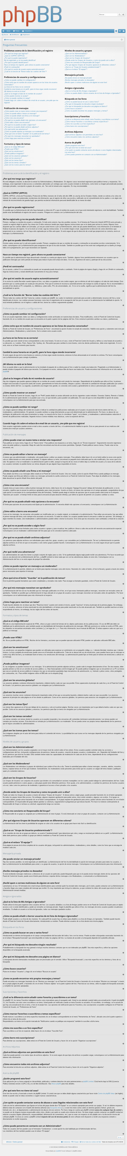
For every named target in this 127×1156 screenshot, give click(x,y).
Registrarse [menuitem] (124, 31)
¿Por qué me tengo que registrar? (16, 54)
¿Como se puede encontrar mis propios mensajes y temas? (86, 111)
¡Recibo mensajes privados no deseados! (79, 80)
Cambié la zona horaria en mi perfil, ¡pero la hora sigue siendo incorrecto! (30, 89)
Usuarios (28, 31)
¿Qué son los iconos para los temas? (17, 165)
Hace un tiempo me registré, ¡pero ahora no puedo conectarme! (26, 65)
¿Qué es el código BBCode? (14, 147)
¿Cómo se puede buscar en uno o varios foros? (82, 102)
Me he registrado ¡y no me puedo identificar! (20, 60)
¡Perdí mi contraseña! (12, 67)
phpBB (5, 371)
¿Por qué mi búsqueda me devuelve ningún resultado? (84, 104)
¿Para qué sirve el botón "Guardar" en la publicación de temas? (27, 134)
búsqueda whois (56, 1108)
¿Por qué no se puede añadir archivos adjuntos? (21, 127)
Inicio (8, 31)
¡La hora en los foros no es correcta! (17, 87)
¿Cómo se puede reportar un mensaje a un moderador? (24, 131)
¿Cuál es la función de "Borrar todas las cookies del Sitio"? (25, 71)
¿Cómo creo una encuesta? (14, 118)
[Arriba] (123, 189)
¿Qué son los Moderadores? (75, 56)
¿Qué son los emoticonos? (13, 151)
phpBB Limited (88, 1081)
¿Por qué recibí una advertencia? (16, 129)
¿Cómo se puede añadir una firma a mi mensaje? (21, 116)
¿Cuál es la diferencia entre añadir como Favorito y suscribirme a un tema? (92, 119)
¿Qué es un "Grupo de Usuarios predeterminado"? (83, 67)
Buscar (119, 14)
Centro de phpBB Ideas (106, 1093)
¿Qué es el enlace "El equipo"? (76, 69)
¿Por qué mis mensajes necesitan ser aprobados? (22, 136)
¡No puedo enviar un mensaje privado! (78, 78)
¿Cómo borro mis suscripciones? (76, 126)
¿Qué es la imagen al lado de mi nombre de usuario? (23, 94)
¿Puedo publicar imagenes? (14, 153)
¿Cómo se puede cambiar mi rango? (17, 98)
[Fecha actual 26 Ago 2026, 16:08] (122, 39)
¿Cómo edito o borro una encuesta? (17, 122)
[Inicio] (32, 14)
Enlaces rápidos (3, 31)
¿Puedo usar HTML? (11, 149)
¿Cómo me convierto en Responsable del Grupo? (82, 62)
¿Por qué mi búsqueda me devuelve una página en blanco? (86, 106)
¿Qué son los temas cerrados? (15, 163)
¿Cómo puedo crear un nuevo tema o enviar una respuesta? (25, 111)
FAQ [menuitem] (117, 31)
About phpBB (56, 1084)
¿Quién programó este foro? (75, 145)
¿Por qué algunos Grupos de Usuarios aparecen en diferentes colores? (90, 65)
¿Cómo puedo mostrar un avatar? (16, 96)
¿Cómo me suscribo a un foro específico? (80, 124)
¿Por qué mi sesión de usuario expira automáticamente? (24, 69)
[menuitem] (90, 1142)
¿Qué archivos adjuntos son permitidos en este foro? (84, 135)
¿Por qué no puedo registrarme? (15, 58)
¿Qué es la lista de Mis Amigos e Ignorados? (81, 91)
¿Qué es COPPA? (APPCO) (14, 56)
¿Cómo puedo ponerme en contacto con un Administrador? (86, 154)
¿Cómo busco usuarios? (73, 109)
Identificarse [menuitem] (120, 31)
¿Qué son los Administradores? (76, 54)
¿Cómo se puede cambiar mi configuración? (20, 80)
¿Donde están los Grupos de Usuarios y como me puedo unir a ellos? (90, 60)
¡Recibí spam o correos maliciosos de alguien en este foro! (86, 82)
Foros (17, 31)
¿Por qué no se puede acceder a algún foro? (20, 125)
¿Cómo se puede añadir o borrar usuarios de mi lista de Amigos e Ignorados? (92, 93)
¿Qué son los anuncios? (13, 158)
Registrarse (26, 34)
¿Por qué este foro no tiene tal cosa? (78, 148)
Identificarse (15, 34)
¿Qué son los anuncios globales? (16, 156)
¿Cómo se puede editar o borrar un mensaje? (20, 113)
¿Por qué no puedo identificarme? (16, 62)
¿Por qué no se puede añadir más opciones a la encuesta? (25, 120)
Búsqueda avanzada (123, 14)
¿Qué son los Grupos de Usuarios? (77, 58)
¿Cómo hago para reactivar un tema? (17, 138)
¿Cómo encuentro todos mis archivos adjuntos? (82, 137)
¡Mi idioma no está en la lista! (14, 91)
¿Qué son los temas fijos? (13, 160)
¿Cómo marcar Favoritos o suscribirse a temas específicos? (86, 122)
